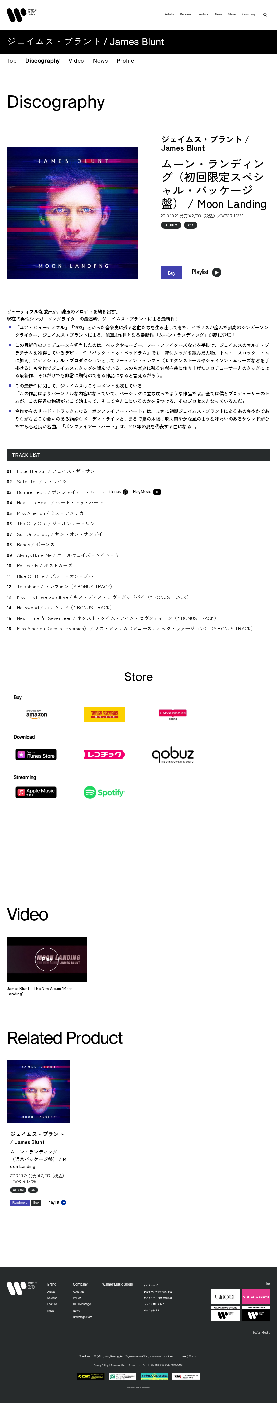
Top (12, 61)
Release (186, 14)
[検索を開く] (265, 14)
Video (76, 61)
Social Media (261, 1332)
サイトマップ (151, 1285)
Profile (125, 61)
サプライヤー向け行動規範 (158, 1297)
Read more (19, 1202)
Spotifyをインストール (162, 1356)
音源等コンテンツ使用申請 (158, 1291)
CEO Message (82, 1304)
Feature (203, 14)
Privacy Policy (101, 1365)
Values (77, 1298)
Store (232, 14)
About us (78, 1292)
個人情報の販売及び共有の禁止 (121, 1356)
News (100, 61)
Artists (169, 14)
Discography (42, 61)
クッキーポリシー (137, 1365)
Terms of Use (118, 1365)
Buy (172, 272)
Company (249, 14)
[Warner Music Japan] (22, 1288)
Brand (51, 1284)
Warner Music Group (117, 1284)
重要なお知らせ (152, 1310)
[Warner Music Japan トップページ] (22, 15)
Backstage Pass (82, 1317)
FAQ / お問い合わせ (154, 1304)
